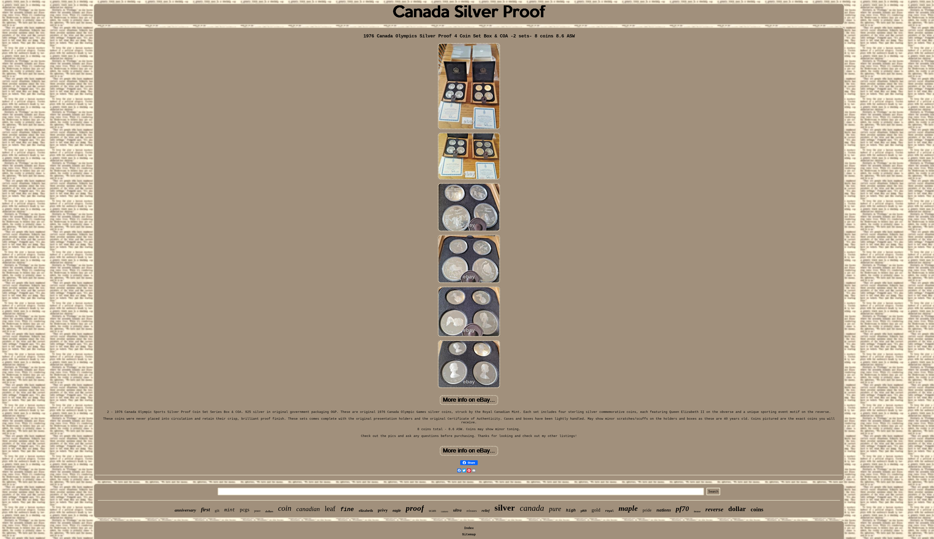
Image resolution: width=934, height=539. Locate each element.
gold (596, 510)
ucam (432, 511)
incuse (697, 511)
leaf (330, 508)
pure (555, 509)
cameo (444, 511)
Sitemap (469, 534)
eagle (397, 510)
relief (486, 511)
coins (757, 509)
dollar (737, 509)
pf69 (584, 511)
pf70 (682, 509)
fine (347, 509)
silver (504, 508)
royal (609, 511)
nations (663, 510)
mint (229, 510)
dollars (269, 511)
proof (415, 508)
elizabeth (366, 511)
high (571, 510)
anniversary (185, 510)
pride (647, 510)
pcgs (244, 510)
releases (472, 511)
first (205, 509)
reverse (714, 509)
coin (284, 508)
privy (383, 510)
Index (469, 528)
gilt (217, 511)
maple (628, 508)
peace (257, 511)
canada (532, 508)
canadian (308, 509)
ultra (457, 510)
